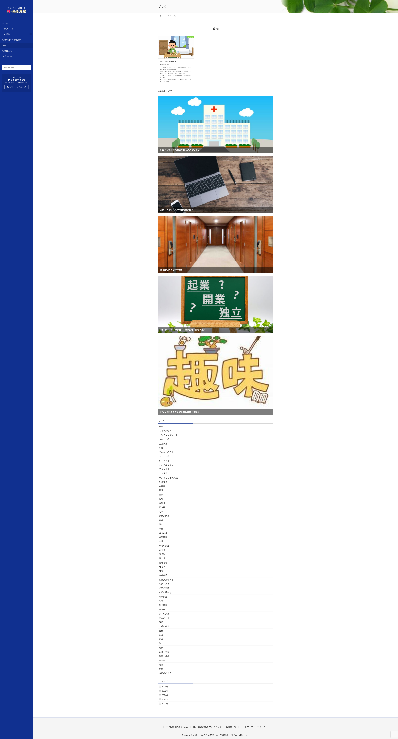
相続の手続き (165, 592)
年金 (161, 528)
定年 (161, 511)
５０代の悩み (165, 431)
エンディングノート (168, 435)
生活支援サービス (167, 579)
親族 (161, 639)
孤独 (161, 499)
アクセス (261, 727)
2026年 (165, 686)
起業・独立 (164, 652)
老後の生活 (164, 626)
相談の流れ (7, 51)
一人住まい (164, 473)
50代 (161, 426)
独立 (161, 571)
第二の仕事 (164, 618)
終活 (161, 622)
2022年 (165, 704)
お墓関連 (163, 443)
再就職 (162, 486)
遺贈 (161, 665)
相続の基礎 (164, 588)
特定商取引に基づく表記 (177, 727)
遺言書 (162, 660)
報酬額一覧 (231, 727)
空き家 (162, 609)
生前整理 (163, 575)
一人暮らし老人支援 (168, 477)
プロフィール (7, 29)
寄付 (161, 524)
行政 (161, 635)
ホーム (5, 23)
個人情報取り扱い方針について (207, 727)
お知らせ (163, 448)
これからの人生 (166, 452)
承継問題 (163, 537)
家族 (161, 520)
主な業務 (6, 34)
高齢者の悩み (165, 673)
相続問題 (163, 596)
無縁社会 (163, 562)
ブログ (5, 45)
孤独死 (162, 503)
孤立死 (162, 507)
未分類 (162, 550)
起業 (161, 648)
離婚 (161, 669)
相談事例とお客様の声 (11, 40)
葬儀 (161, 631)
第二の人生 (164, 613)
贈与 (161, 643)
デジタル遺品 (165, 469)
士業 (161, 494)
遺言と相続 (164, 656)
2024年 (165, 695)
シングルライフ (166, 465)
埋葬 (161, 490)
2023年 (165, 699)
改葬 (161, 541)
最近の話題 (164, 545)
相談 (161, 601)
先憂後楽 (163, 482)
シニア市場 (164, 460)
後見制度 (163, 533)
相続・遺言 (164, 584)
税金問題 (163, 605)
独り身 (162, 567)
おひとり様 (164, 439)
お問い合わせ (7, 56)
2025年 (165, 691)
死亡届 (162, 558)
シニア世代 (164, 456)
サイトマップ (247, 727)
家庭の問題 (164, 516)
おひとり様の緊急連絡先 (168, 61)
